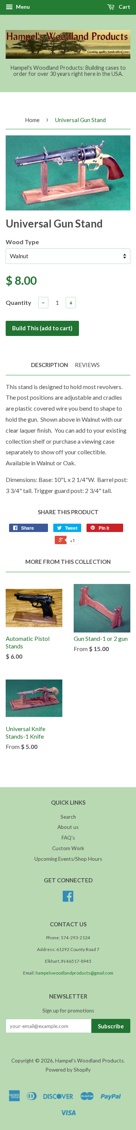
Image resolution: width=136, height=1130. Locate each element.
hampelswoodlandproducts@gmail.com (74, 972)
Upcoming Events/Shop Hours (68, 859)
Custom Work (68, 848)
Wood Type (22, 241)
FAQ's (68, 838)
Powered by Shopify (68, 1070)
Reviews (87, 364)
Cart (123, 6)
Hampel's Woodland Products (89, 1061)
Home (32, 119)
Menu (22, 6)
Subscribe (111, 1026)
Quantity (18, 302)
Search (68, 817)
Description (49, 364)
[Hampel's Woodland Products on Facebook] (68, 899)
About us (68, 827)
